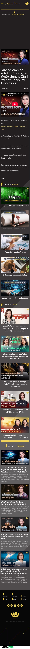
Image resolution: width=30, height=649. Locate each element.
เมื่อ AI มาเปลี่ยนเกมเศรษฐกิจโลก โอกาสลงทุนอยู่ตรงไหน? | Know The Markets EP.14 (15, 356)
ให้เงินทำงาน (14, 596)
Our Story (24, 599)
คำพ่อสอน (24, 596)
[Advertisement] (15, 33)
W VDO (6, 599)
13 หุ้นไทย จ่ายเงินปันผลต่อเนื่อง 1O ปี (15, 206)
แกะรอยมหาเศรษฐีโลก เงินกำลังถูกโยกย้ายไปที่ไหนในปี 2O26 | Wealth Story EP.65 (15, 384)
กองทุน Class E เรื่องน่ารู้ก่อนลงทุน (15, 298)
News (14, 599)
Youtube (3, 126)
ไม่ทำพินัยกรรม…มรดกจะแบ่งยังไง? (15, 229)
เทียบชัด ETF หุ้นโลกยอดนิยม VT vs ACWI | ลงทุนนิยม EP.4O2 (15, 410)
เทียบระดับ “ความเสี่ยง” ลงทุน (15, 252)
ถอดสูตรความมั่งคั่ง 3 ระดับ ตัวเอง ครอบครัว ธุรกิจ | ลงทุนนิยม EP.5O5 (15, 436)
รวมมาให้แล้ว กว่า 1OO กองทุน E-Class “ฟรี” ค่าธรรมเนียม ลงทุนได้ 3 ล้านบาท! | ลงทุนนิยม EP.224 (15, 328)
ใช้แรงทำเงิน (5, 596)
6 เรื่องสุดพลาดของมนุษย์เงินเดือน (15, 275)
